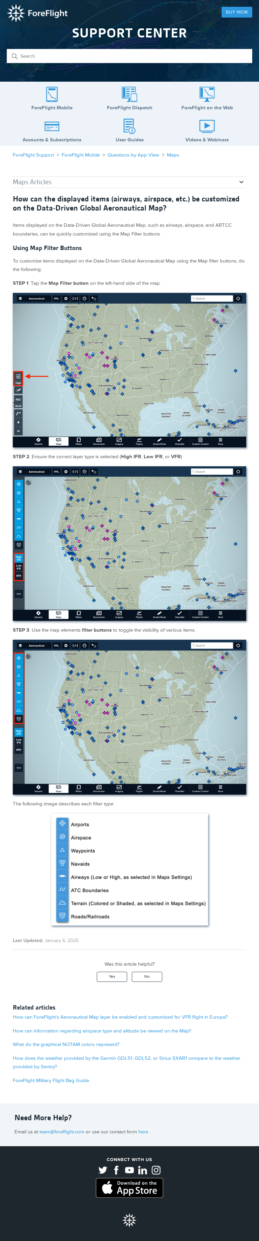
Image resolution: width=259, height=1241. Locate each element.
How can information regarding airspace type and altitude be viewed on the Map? (102, 1031)
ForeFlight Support (33, 155)
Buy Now (237, 12)
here (143, 1132)
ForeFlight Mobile (81, 155)
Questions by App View (133, 155)
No (147, 976)
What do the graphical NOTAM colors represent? (66, 1044)
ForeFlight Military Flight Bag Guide (51, 1080)
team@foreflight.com (62, 1132)
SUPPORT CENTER (129, 33)
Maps (173, 155)
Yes (112, 976)
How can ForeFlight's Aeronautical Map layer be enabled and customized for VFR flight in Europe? (120, 1017)
